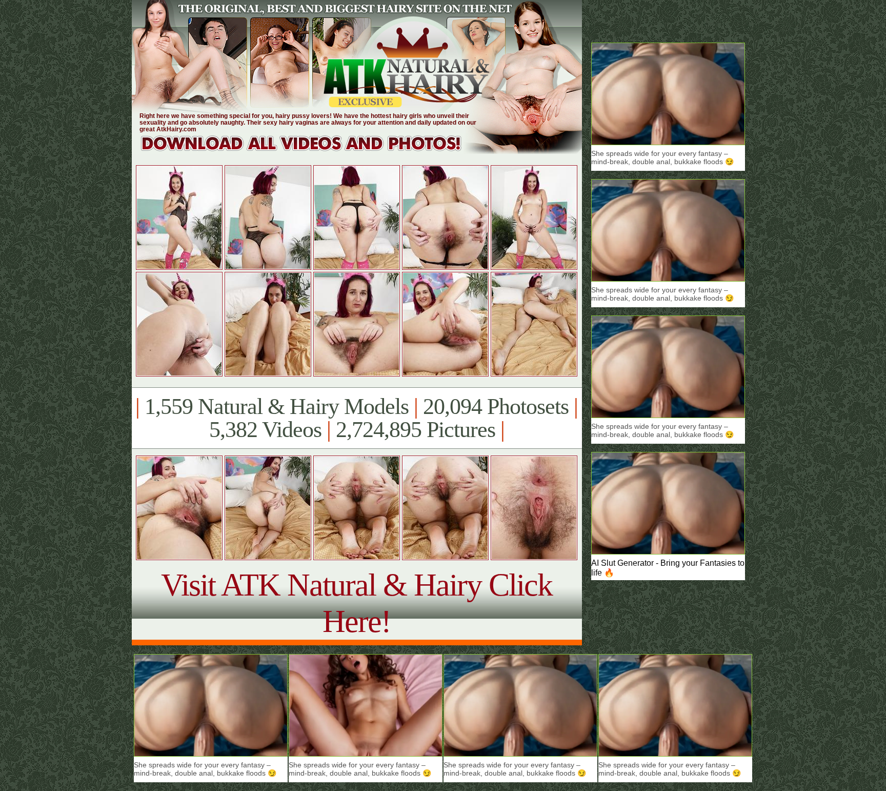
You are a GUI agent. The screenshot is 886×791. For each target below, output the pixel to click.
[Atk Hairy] (311, 151)
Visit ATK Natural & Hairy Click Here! (356, 603)
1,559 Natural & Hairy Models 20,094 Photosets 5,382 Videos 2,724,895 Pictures (356, 418)
